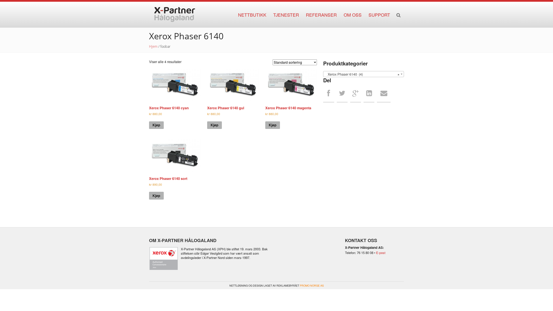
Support (379, 14)
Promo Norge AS (312, 285)
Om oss (353, 14)
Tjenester (286, 14)
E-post (380, 252)
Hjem (153, 46)
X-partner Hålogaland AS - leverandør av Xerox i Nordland (174, 14)
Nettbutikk (252, 14)
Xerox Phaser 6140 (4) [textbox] (362, 74)
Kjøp (156, 124)
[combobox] (363, 74)
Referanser (321, 14)
